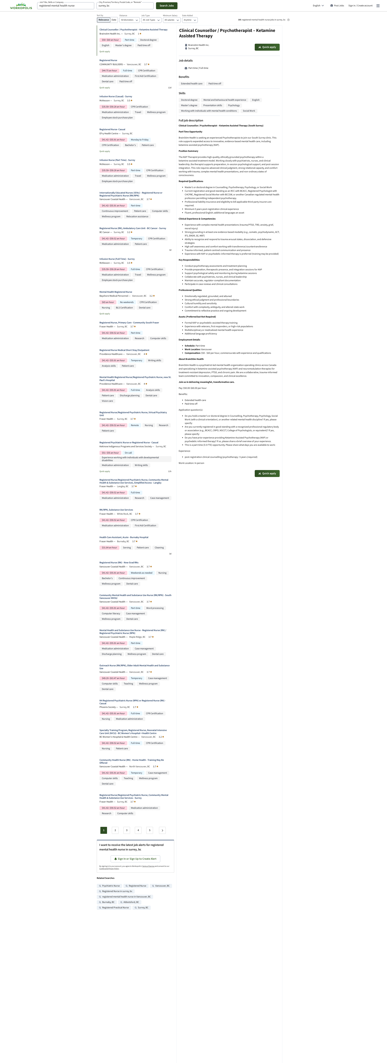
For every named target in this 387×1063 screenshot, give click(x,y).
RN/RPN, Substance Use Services (116, 509)
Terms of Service (148, 866)
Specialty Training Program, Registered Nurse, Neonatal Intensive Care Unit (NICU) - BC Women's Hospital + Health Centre (133, 732)
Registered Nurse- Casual (112, 129)
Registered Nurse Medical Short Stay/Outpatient (124, 350)
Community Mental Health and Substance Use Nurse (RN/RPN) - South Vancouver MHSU (135, 597)
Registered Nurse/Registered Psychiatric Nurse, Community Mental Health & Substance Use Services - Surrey (133, 796)
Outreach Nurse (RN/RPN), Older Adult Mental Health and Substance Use (134, 667)
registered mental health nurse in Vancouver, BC (126, 896)
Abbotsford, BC (131, 902)
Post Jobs (339, 5)
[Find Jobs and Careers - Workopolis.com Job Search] (21, 5)
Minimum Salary (170, 15)
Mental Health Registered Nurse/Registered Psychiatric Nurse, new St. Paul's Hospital (135, 379)
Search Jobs (167, 5)
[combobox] (65, 5)
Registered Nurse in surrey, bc (117, 891)
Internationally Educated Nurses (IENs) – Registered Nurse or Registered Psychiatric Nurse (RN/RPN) (130, 194)
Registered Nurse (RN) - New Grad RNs (118, 562)
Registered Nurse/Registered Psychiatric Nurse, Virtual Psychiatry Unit (133, 414)
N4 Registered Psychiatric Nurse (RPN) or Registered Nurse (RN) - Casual (132, 702)
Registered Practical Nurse (115, 907)
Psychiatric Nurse (111, 885)
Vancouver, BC (162, 885)
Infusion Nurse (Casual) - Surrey (115, 96)
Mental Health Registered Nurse (115, 292)
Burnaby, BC (108, 902)
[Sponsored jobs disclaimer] (288, 20)
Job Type (145, 15)
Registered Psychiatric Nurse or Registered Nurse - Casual (128, 442)
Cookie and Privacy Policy (109, 869)
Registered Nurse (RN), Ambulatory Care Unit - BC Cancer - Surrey (132, 228)
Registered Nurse (108, 60)
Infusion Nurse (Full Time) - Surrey (117, 259)
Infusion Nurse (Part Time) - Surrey (117, 160)
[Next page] (162, 830)
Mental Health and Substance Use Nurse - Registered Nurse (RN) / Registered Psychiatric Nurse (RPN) (132, 632)
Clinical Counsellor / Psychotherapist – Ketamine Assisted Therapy (133, 29)
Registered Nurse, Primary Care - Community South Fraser (129, 322)
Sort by (100, 15)
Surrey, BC (143, 907)
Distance (123, 15)
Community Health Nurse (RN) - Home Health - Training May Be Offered (131, 761)
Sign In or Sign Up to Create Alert (137, 859)
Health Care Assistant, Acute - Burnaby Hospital (123, 537)
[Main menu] (378, 6)
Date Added (187, 15)
